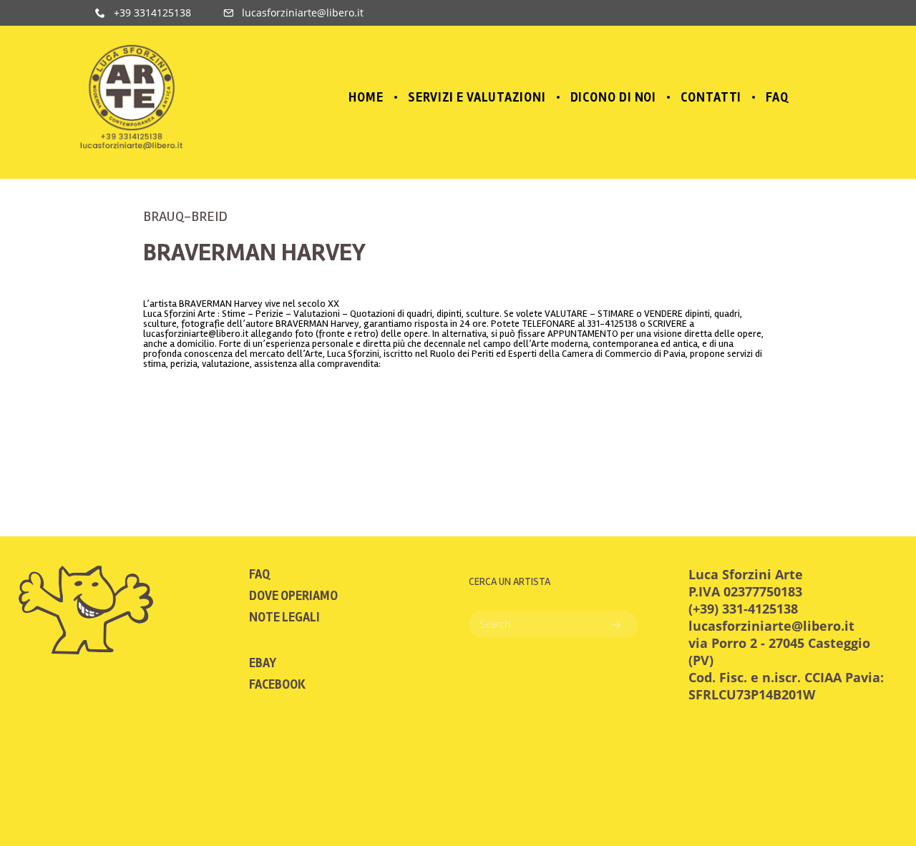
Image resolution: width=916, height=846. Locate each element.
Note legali (284, 617)
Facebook (277, 684)
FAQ (259, 574)
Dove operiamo (293, 596)
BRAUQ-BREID (185, 216)
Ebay (262, 663)
